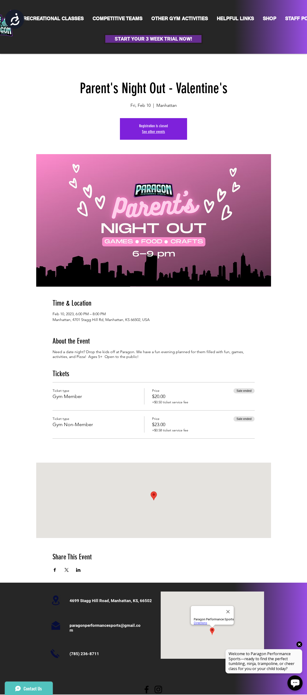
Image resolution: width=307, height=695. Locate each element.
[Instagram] (158, 689)
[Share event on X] (66, 570)
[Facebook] (147, 689)
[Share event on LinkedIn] (78, 570)
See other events (153, 131)
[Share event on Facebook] (55, 570)
